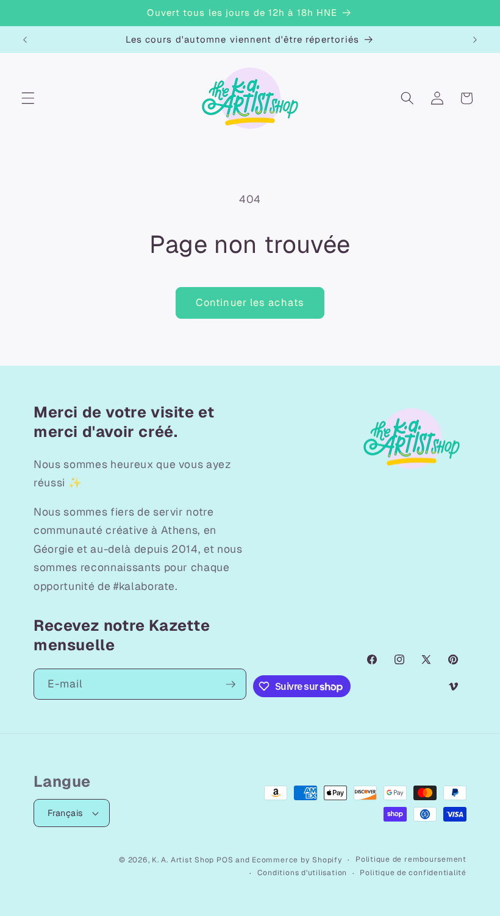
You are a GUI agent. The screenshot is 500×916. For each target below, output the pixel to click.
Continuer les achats (250, 302)
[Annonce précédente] (25, 39)
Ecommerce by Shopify (297, 860)
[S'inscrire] (230, 684)
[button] (28, 98)
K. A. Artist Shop (183, 860)
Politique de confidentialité (413, 873)
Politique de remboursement (410, 859)
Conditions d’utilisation (302, 873)
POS (224, 860)
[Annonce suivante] (475, 39)
